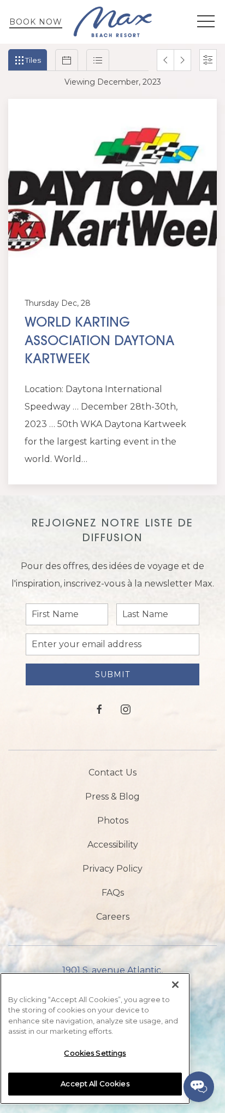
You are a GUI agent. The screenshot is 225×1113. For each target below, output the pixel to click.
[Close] (175, 985)
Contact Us (112, 772)
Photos (112, 820)
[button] (206, 22)
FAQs (113, 892)
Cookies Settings (95, 1053)
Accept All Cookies (95, 1083)
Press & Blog (112, 796)
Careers (112, 916)
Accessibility (112, 844)
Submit (112, 674)
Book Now (35, 22)
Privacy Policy (112, 868)
